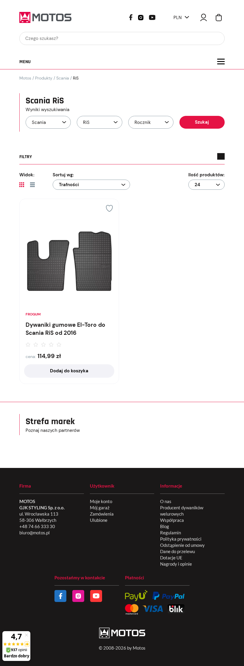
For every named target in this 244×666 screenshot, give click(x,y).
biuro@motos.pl (34, 532)
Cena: (31, 356)
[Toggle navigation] (221, 61)
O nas (165, 501)
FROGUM (33, 314)
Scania (62, 78)
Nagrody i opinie (176, 564)
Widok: (27, 175)
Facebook (131, 17)
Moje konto (101, 501)
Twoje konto (203, 17)
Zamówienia (102, 513)
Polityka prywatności (180, 538)
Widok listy (32, 184)
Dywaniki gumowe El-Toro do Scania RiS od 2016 (65, 329)
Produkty (43, 78)
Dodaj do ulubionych (109, 208)
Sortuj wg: (63, 175)
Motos (25, 78)
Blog (164, 526)
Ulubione (98, 520)
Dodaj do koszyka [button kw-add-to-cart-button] (69, 371)
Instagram (140, 17)
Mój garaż (100, 507)
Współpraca (172, 520)
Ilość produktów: (206, 175)
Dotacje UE (171, 557)
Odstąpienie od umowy (182, 545)
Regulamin (170, 532)
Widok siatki (21, 184)
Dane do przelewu (177, 551)
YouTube (152, 16)
